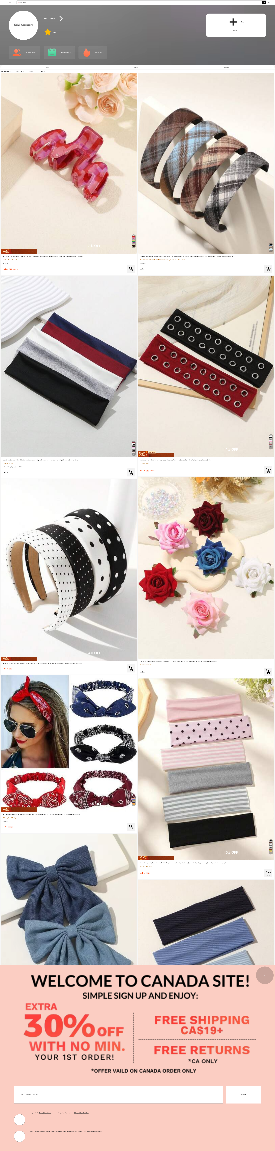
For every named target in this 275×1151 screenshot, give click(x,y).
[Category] (10, 2)
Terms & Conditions (45, 1113)
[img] (69, 251)
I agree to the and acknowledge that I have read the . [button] (60, 1113)
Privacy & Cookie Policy (81, 1113)
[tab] (46, 67)
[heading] (120, 18)
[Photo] (17, 52)
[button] (6, 2)
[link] (23, 25)
